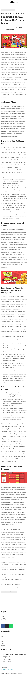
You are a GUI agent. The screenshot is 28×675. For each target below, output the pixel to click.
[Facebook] (3, 626)
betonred (17, 326)
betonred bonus (5, 591)
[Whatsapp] (11, 626)
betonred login (13, 591)
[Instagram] (7, 626)
